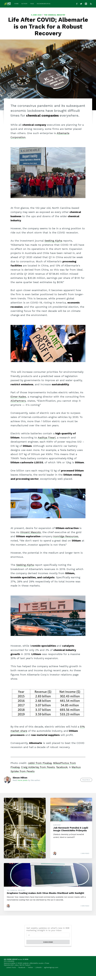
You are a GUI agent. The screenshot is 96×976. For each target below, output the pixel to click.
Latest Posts (11, 967)
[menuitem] (16, 3)
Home (16, 3)
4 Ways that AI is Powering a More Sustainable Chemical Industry (24, 836)
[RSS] (91, 3)
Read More (86, 780)
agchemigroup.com (51, 967)
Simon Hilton (20, 777)
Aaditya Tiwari (46, 437)
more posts (23, 780)
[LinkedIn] (86, 4)
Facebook (21, 967)
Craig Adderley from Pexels (38, 767)
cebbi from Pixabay (40, 763)
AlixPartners (18, 400)
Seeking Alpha (53, 240)
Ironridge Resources (65, 536)
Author (24, 3)
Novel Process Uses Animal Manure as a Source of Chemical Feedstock (25, 826)
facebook (62, 767)
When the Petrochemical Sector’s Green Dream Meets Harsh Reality (25, 845)
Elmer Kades (18, 396)
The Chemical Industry (54, 15)
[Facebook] (77, 4)
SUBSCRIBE (48, 942)
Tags (32, 3)
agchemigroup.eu (43, 3)
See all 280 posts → (24, 854)
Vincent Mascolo (30, 532)
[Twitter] (81, 4)
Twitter (30, 967)
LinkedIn (38, 967)
